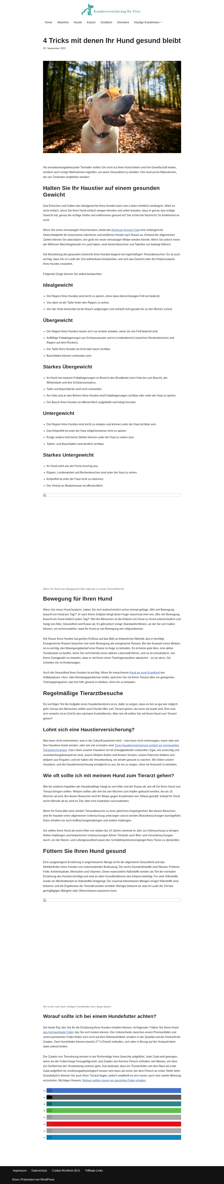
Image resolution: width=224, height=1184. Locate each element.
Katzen (91, 22)
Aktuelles (63, 22)
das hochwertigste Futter (58, 1032)
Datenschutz (39, 1170)
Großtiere (106, 22)
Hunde (78, 22)
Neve (15, 1179)
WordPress (47, 1179)
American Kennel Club (125, 229)
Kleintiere (123, 22)
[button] (161, 22)
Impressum (20, 1170)
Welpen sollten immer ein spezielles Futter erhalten (114, 1080)
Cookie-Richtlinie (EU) (66, 1170)
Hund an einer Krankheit (145, 672)
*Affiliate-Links (94, 1170)
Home (48, 22)
